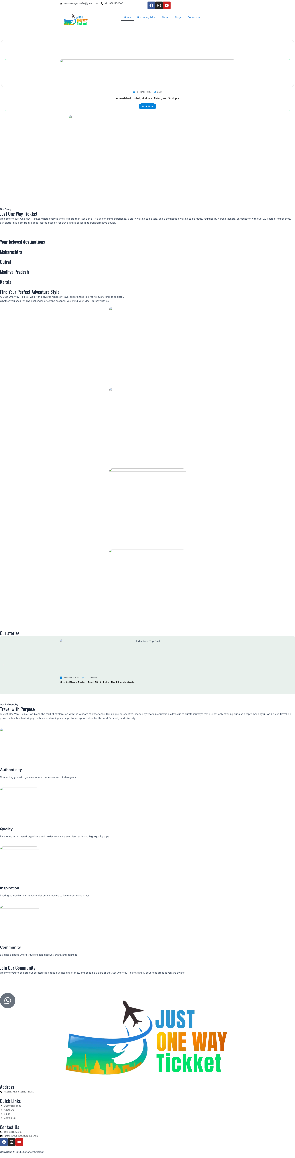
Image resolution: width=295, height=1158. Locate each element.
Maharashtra (11, 251)
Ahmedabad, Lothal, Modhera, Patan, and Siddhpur (147, 98)
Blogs (178, 17)
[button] (2, 42)
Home (127, 17)
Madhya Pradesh (14, 271)
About (165, 17)
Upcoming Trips (146, 17)
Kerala (5, 281)
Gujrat (5, 261)
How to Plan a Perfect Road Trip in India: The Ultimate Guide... (98, 682)
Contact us (193, 17)
